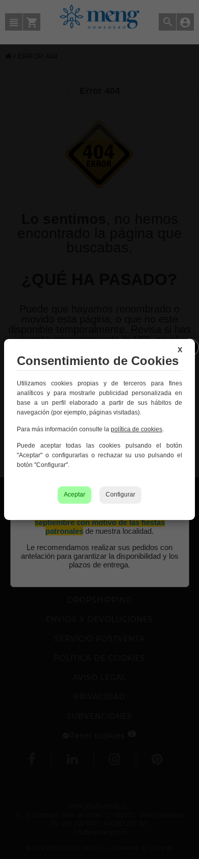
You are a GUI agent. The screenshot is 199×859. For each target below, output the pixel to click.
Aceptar (74, 494)
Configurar (120, 494)
